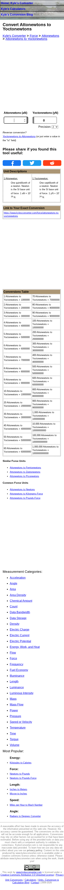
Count (13, 606)
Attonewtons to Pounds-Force (25, 498)
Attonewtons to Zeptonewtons (25, 472)
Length (14, 681)
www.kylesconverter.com (29, 872)
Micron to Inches (18, 793)
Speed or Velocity (21, 721)
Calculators (30, 880)
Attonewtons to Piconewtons (24, 476)
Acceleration (18, 577)
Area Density (18, 595)
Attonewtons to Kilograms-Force (26, 493)
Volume (14, 744)
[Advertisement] (32, 76)
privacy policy (34, 850)
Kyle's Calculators (13, 8)
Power (14, 710)
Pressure (15, 716)
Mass (13, 698)
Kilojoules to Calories (20, 762)
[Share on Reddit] (52, 163)
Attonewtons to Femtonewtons (25, 467)
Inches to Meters (18, 789)
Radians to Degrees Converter (25, 816)
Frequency (16, 664)
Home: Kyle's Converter (17, 3)
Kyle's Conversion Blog (17, 14)
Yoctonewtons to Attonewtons (19, 136)
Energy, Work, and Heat (25, 646)
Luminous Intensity (21, 693)
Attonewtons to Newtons (22, 489)
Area (13, 589)
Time (13, 733)
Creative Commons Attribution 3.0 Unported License (27, 875)
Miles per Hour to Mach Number (26, 805)
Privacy (60, 875)
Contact (35, 882)
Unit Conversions (14, 880)
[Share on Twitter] (32, 163)
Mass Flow (16, 704)
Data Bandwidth (20, 612)
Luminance (17, 687)
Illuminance (17, 675)
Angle (13, 583)
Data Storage (18, 618)
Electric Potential (20, 641)
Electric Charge (19, 629)
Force (13, 658)
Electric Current (19, 635)
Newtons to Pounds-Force (23, 778)
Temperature (18, 727)
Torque (14, 739)
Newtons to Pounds (20, 773)
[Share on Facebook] (12, 163)
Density (14, 623)
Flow (13, 652)
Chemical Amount (21, 600)
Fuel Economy (19, 670)
